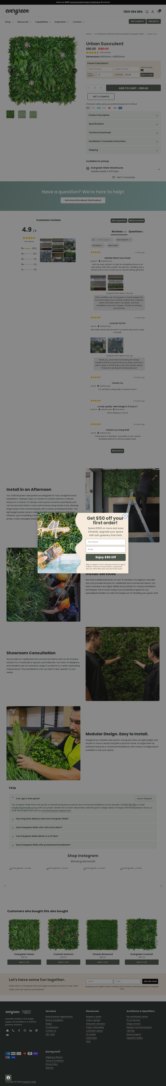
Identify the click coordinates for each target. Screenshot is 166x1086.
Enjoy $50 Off (106, 557)
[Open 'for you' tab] (8, 1078)
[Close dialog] (125, 516)
